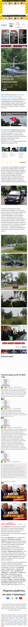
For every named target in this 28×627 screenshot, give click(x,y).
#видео (5, 343)
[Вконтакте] (9, 24)
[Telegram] (9, 26)
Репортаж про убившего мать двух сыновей (22, 38)
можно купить (15, 133)
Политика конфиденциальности (10, 523)
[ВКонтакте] (2, 89)
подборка (21, 584)
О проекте (3, 523)
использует (11, 141)
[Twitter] (11, 24)
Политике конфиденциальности (17, 618)
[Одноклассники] (13, 24)
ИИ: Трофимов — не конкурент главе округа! (5, 38)
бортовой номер (5, 131)
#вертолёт (18, 343)
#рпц (23, 343)
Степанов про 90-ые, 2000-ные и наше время (14, 38)
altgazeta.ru (17, 610)
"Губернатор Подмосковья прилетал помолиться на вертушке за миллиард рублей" (12, 96)
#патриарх (11, 343)
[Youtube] (11, 26)
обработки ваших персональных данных (16, 620)
